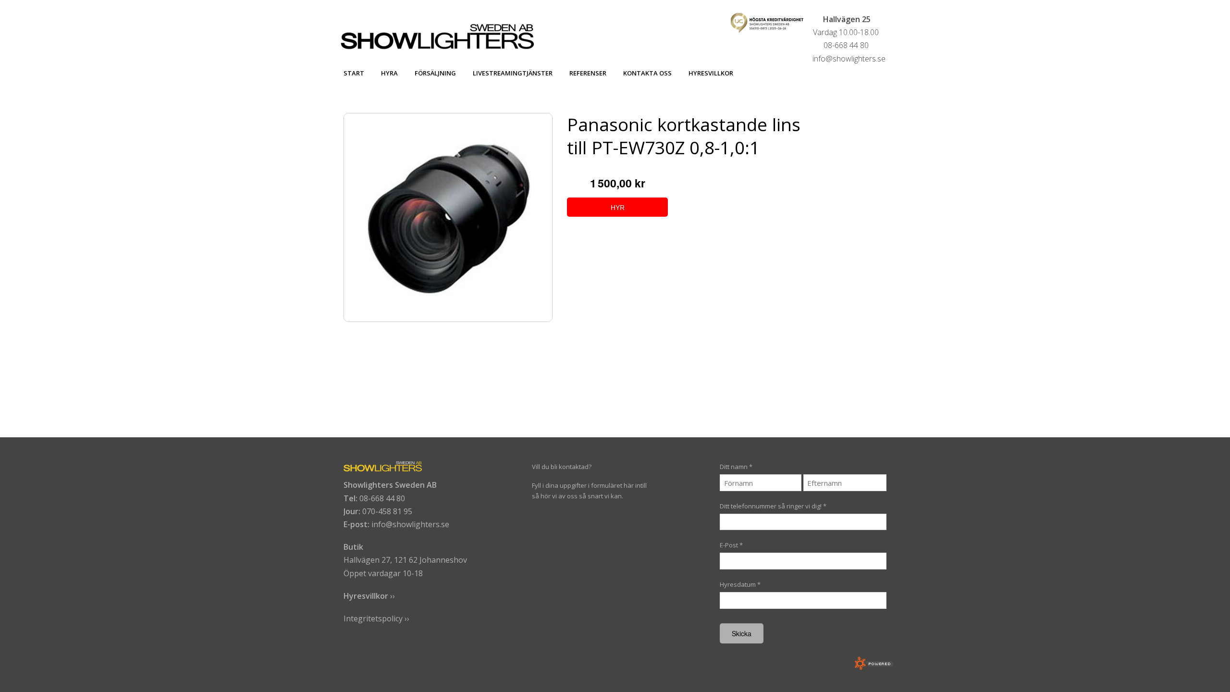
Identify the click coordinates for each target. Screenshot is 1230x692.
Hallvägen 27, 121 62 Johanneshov (405, 560)
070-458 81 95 (387, 511)
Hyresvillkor (711, 73)
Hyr (618, 207)
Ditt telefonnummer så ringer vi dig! (773, 506)
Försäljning (435, 73)
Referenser (587, 73)
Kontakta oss (647, 73)
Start (354, 73)
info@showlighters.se (410, 524)
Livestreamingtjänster (513, 73)
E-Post (731, 545)
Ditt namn (736, 466)
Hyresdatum (740, 584)
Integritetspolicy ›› (376, 618)
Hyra (389, 73)
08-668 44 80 (382, 498)
